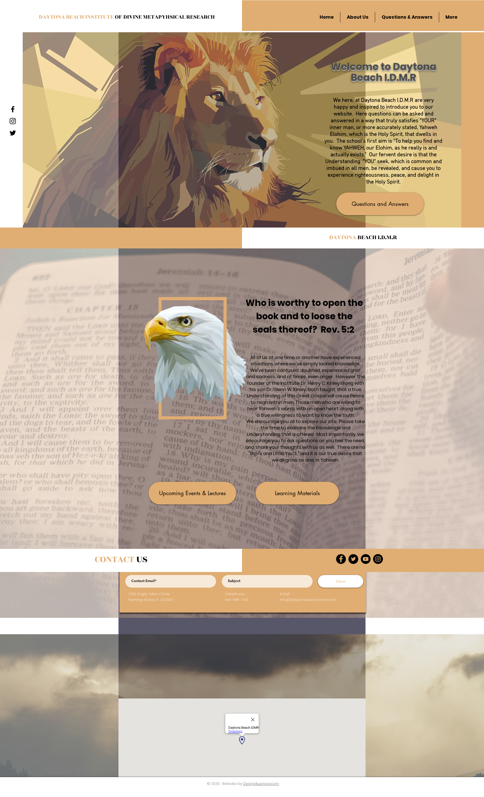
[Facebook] (341, 559)
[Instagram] (378, 559)
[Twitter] (353, 559)
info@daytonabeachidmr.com (308, 599)
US (121, 559)
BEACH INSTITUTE (90, 17)
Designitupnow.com (261, 783)
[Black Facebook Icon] (13, 109)
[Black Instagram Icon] (13, 121)
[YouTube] (366, 559)
